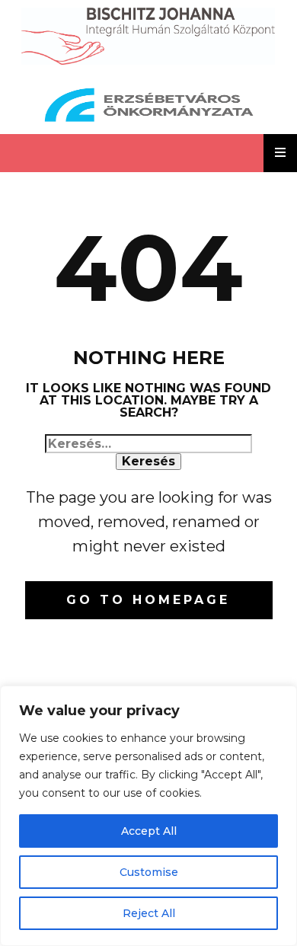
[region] (148, 816)
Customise (149, 872)
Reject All (149, 913)
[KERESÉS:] (148, 443)
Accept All (149, 831)
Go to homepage (148, 600)
